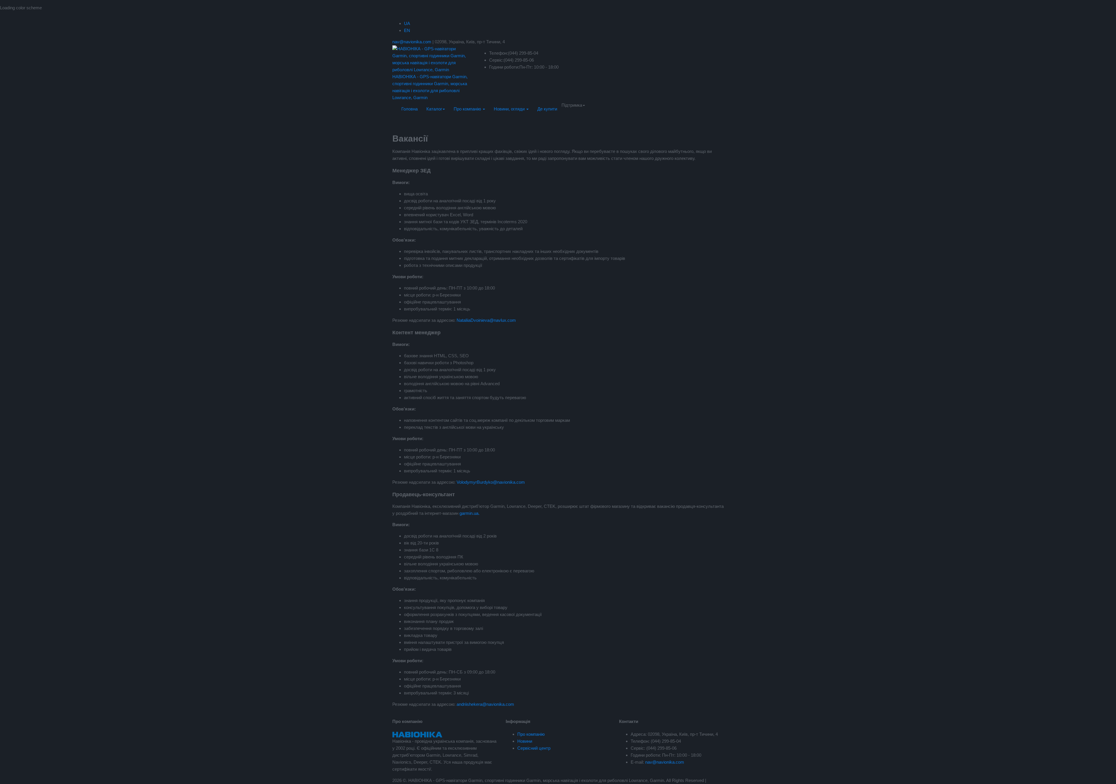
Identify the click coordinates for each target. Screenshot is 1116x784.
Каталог (434, 108)
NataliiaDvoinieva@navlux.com (486, 320)
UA (407, 23)
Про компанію (468, 108)
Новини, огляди (510, 108)
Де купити (547, 108)
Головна (409, 108)
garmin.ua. (469, 513)
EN (407, 30)
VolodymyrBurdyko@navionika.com (491, 482)
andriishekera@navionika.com (485, 704)
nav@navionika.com (411, 41)
